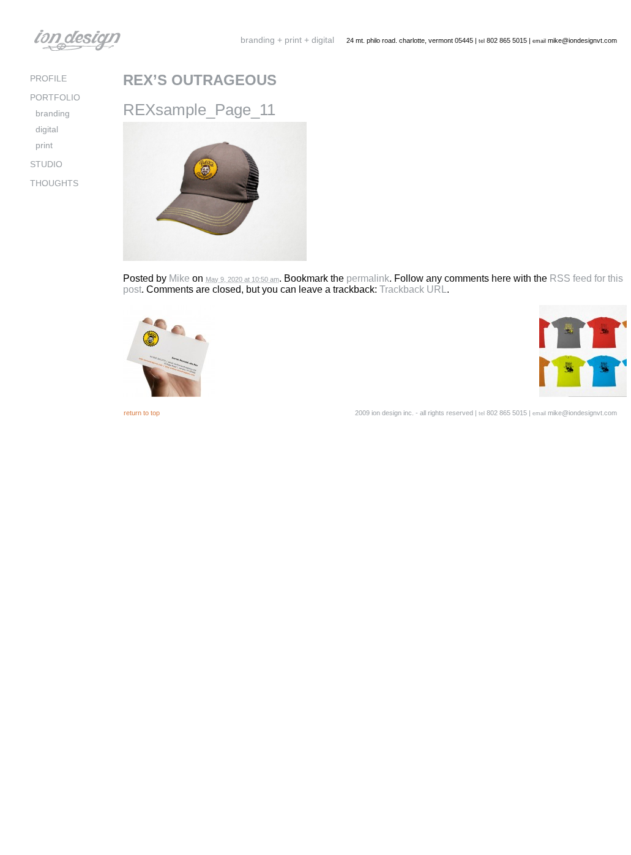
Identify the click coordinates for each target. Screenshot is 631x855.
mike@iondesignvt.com (582, 40)
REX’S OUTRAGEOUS (200, 80)
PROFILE (48, 78)
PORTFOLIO (55, 97)
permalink (367, 278)
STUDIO (46, 164)
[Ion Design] (77, 51)
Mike (179, 278)
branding (52, 113)
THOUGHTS (54, 183)
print (44, 145)
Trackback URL (413, 289)
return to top (142, 412)
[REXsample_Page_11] (215, 270)
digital (46, 129)
